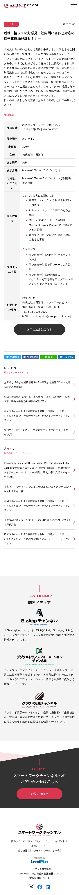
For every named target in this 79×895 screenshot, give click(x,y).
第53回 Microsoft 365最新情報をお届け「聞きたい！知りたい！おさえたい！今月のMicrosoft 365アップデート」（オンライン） (37, 539)
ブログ (36, 841)
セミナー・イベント (54, 841)
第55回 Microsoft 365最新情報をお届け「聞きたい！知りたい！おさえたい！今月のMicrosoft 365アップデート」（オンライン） (37, 416)
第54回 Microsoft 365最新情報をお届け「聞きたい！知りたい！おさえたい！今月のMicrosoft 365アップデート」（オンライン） (37, 506)
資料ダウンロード (20, 841)
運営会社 (23, 850)
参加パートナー (39, 846)
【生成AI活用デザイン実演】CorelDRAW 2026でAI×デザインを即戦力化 (37, 522)
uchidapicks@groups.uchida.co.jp (52, 316)
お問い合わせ (39, 793)
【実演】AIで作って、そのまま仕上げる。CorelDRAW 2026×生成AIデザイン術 (37, 489)
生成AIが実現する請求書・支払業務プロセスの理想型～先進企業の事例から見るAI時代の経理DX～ (37, 399)
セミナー (11, 24)
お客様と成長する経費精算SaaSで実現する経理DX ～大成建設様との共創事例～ (37, 384)
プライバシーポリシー (46, 850)
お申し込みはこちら (39, 329)
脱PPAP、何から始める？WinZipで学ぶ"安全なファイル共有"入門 (36, 432)
